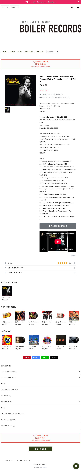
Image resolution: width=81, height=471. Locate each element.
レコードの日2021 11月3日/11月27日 (12, 414)
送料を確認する (58, 94)
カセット (3, 384)
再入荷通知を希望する (59, 226)
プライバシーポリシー (8, 460)
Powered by (38, 467)
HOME (4, 52)
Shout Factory (6, 396)
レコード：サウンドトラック (9, 371)
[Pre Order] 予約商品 (8, 420)
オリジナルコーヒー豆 (8, 426)
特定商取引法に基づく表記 (24, 460)
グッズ (3, 408)
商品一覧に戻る (40, 449)
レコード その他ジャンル (8, 378)
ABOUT (12, 52)
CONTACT (40, 52)
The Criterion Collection (9, 390)
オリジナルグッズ (6, 402)
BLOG (20, 52)
